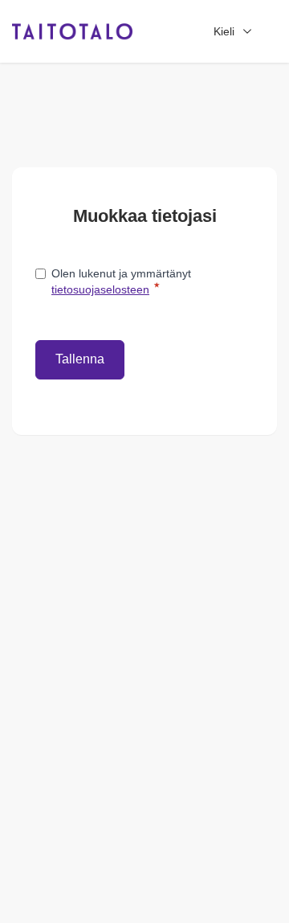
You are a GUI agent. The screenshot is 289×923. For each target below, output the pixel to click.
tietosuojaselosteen (100, 289)
